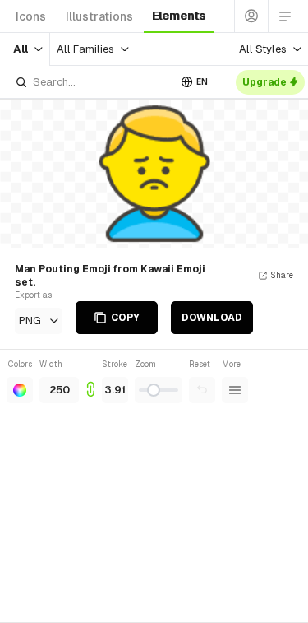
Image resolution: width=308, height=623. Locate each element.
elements (178, 15)
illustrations (99, 16)
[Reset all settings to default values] (202, 390)
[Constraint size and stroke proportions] (90, 381)
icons (31, 16)
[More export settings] (235, 390)
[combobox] (91, 82)
